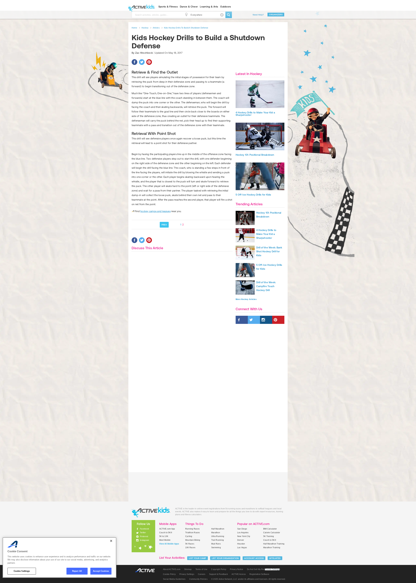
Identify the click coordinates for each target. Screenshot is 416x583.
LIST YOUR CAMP (197, 558)
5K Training (268, 536)
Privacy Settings (186, 574)
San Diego (242, 529)
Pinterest (144, 536)
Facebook (144, 529)
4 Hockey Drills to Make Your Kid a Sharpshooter (255, 113)
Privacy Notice (236, 569)
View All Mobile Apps (169, 544)
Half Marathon (217, 529)
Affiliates (275, 558)
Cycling (188, 536)
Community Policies (198, 579)
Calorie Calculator (271, 532)
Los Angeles (243, 532)
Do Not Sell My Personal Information (263, 569)
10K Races (190, 547)
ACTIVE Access (239, 574)
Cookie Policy (169, 574)
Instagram (144, 540)
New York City (243, 536)
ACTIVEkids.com (140, 6)
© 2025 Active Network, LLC (224, 579)
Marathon (215, 532)
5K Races (189, 544)
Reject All (77, 571)
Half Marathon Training (273, 544)
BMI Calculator (270, 529)
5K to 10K (163, 536)
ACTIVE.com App (167, 529)
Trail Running (217, 540)
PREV (164, 225)
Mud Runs (216, 544)
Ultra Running (217, 536)
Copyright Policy (218, 569)
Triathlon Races (192, 532)
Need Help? (258, 15)
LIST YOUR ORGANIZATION (225, 558)
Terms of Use (201, 569)
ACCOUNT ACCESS (254, 558)
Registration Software (259, 574)
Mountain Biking (192, 540)
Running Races (192, 529)
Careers (201, 574)
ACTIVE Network (146, 570)
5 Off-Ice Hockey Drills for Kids (253, 194)
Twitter (143, 532)
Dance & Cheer (189, 6)
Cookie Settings (22, 571)
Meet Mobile (165, 540)
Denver (240, 540)
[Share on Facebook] (134, 62)
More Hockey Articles (246, 299)
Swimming (216, 547)
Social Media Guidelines (174, 579)
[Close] (111, 540)
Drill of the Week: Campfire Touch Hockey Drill (266, 286)
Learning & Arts (209, 6)
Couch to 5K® (165, 532)
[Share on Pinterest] (149, 62)
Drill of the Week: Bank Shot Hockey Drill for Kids (269, 251)
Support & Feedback (218, 574)
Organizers (276, 14)
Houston (241, 544)
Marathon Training (271, 547)
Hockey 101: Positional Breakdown (255, 154)
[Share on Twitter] (142, 62)
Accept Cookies (101, 571)
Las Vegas (242, 547)
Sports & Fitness (168, 6)
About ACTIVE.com (171, 569)
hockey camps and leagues (155, 211)
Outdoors (225, 6)
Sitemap (188, 569)
